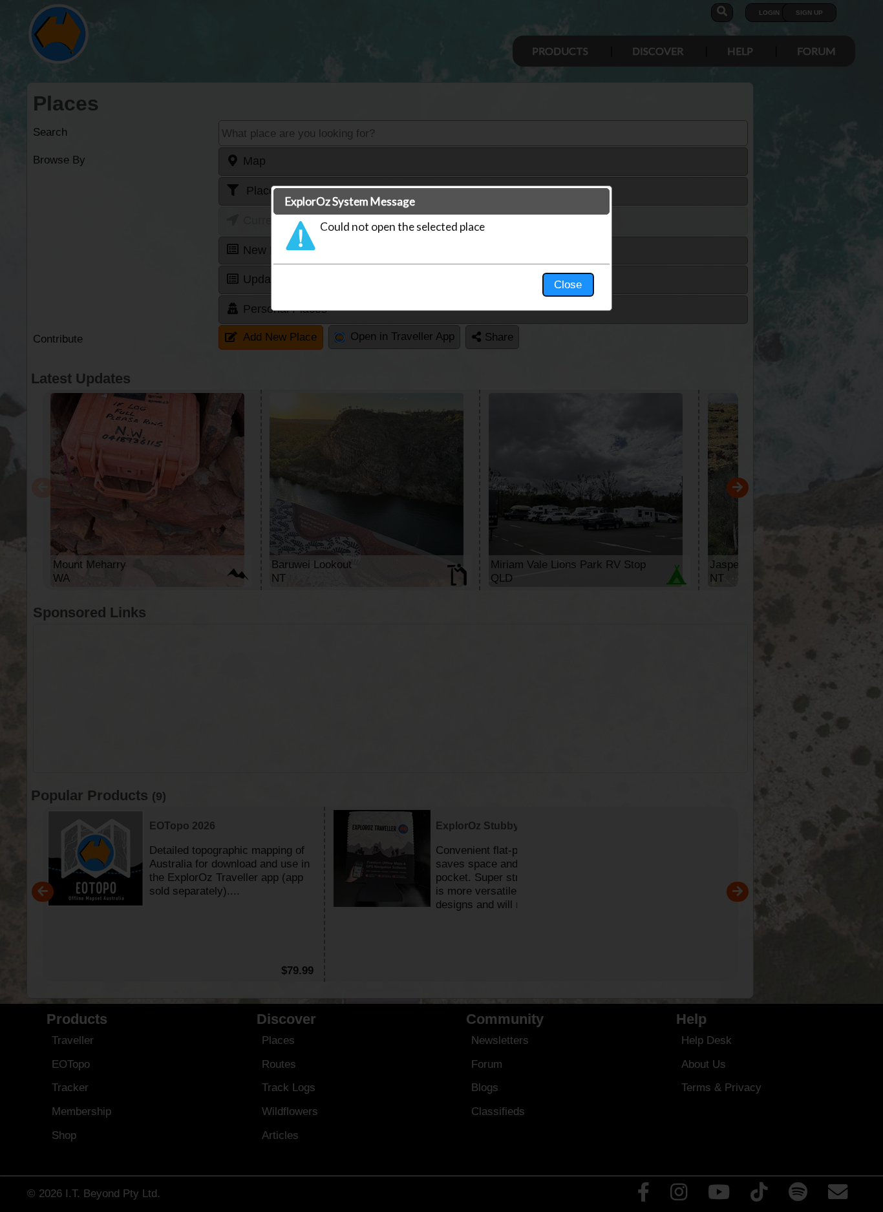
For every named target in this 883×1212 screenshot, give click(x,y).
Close (568, 284)
